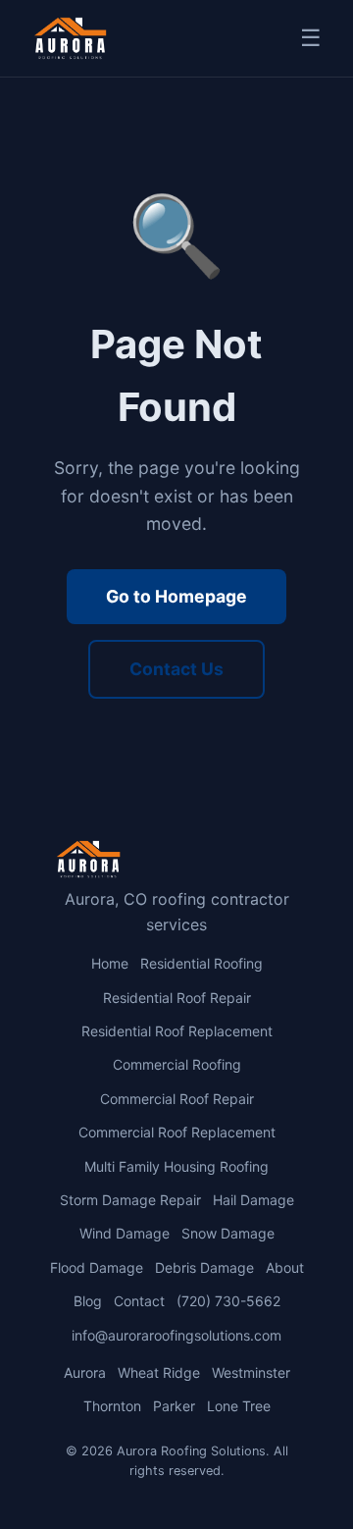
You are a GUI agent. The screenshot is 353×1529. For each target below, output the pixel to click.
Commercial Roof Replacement (177, 1132)
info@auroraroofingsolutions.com (176, 1335)
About (285, 1267)
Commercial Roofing (177, 1064)
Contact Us (176, 669)
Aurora (85, 1372)
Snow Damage (228, 1233)
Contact (139, 1300)
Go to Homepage (176, 596)
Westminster (251, 1372)
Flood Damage (96, 1267)
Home (109, 963)
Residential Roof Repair (177, 997)
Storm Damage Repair (130, 1199)
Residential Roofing (201, 963)
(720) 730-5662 (228, 1300)
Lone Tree (239, 1405)
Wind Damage (124, 1233)
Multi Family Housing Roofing (176, 1166)
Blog (88, 1300)
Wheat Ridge (159, 1372)
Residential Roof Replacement (177, 1031)
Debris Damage (204, 1267)
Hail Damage (253, 1199)
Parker (174, 1405)
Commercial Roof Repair (177, 1098)
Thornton (112, 1405)
